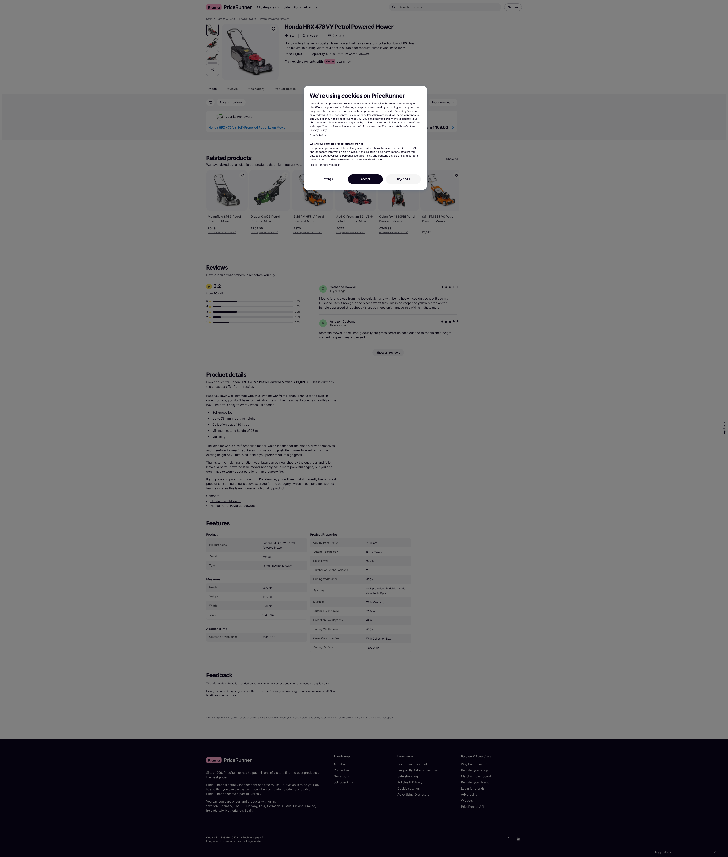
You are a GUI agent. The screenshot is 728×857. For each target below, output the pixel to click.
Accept (365, 179)
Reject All (403, 179)
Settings (327, 179)
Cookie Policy (318, 135)
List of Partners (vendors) (325, 164)
